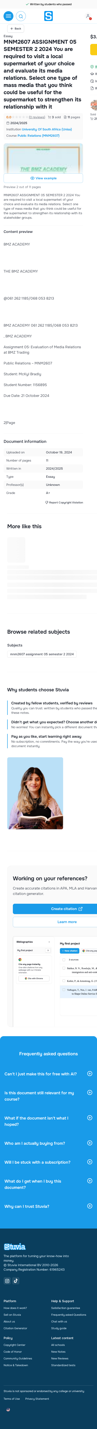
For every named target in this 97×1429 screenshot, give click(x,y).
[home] (48, 16)
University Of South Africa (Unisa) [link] (47, 129)
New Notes (58, 1352)
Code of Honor (13, 1352)
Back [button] (18, 28)
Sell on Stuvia (12, 1315)
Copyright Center (14, 1345)
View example (46, 178)
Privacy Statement (37, 1399)
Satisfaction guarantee (65, 1308)
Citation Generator (15, 1328)
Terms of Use (12, 1399)
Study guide (59, 1328)
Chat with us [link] (59, 1321)
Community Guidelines (18, 1358)
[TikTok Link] (15, 1280)
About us (9, 1321)
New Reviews (59, 1358)
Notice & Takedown (16, 1365)
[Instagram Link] (7, 1280)
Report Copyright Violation (66, 502)
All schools (58, 1345)
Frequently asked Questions (68, 1315)
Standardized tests (63, 1365)
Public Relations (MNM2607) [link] (39, 136)
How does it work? (15, 1308)
